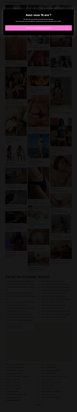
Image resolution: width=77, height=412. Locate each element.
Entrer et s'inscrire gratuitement (38, 28)
